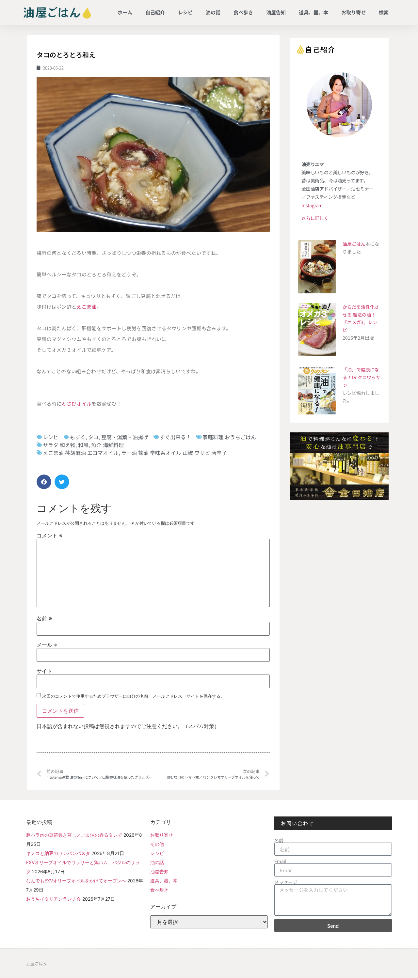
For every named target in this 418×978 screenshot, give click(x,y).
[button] (44, 481)
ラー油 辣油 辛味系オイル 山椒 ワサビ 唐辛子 (174, 453)
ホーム (125, 12)
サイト (44, 671)
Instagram (312, 205)
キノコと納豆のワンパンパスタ (58, 853)
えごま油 (86, 306)
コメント (49, 535)
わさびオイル (77, 403)
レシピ (185, 12)
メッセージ (285, 882)
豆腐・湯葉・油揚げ (124, 437)
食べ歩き (243, 12)
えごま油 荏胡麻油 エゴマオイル (81, 453)
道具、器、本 (313, 12)
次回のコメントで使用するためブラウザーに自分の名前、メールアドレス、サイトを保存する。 (133, 696)
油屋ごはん (354, 244)
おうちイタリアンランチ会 (53, 899)
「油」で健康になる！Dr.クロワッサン (361, 377)
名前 (44, 618)
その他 (157, 844)
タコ (93, 437)
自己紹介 (155, 12)
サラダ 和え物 (59, 445)
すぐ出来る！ (175, 437)
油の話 (213, 12)
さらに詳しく (315, 218)
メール (47, 644)
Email (280, 861)
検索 (384, 12)
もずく (78, 437)
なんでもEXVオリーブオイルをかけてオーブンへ (76, 880)
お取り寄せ (353, 12)
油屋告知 (276, 12)
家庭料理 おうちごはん (229, 437)
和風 (83, 445)
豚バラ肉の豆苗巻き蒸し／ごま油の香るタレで (74, 835)
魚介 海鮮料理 (107, 445)
